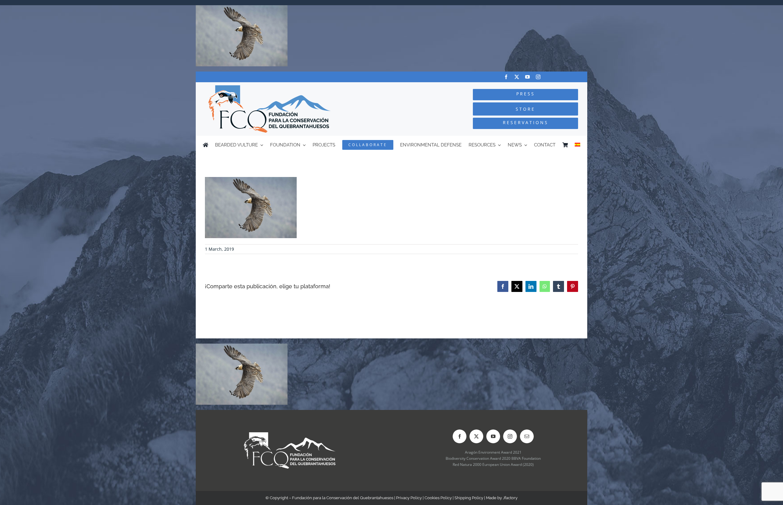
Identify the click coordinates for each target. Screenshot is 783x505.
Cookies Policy (438, 498)
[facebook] (506, 77)
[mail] (527, 436)
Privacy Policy (409, 498)
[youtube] (527, 77)
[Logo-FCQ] (269, 87)
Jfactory (510, 498)
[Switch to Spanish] (577, 145)
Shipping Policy (469, 498)
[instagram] (538, 77)
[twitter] (516, 77)
